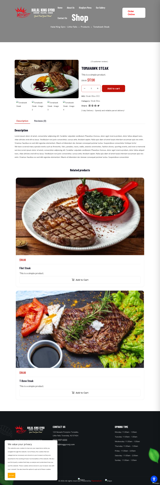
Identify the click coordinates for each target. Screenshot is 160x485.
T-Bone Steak (26, 381)
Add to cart (113, 88)
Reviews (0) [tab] (40, 120)
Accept (11, 475)
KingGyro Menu (85, 7)
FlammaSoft (96, 481)
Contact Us (62, 18)
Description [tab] (22, 120)
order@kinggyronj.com (64, 444)
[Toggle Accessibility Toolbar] (154, 479)
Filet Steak (25, 268)
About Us (70, 7)
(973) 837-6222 (60, 440)
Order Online (131, 13)
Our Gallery (100, 7)
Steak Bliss (95, 101)
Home (60, 7)
